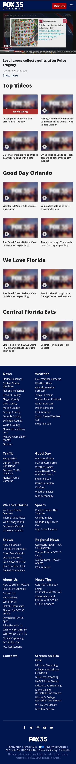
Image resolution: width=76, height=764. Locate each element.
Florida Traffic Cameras (11, 479)
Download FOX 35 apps (13, 619)
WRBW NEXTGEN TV (15, 629)
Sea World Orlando (13, 526)
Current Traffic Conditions (11, 464)
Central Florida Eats (14, 570)
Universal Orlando (13, 530)
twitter (31, 727)
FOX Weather (42, 412)
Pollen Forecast (44, 407)
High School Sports (46, 529)
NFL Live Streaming (46, 665)
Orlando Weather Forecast (45, 389)
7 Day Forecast (44, 395)
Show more (10, 75)
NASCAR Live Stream (47, 681)
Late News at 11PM (14, 561)
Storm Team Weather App (47, 418)
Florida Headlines (12, 379)
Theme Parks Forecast (48, 399)
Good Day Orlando (13, 553)
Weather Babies (44, 467)
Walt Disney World (13, 522)
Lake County (10, 403)
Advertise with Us (13, 625)
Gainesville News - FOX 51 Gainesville (48, 546)
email (51, 727)
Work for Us (10, 601)
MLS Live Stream (45, 709)
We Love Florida (44, 458)
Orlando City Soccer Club (46, 523)
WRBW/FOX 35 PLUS (15, 633)
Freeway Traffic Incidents (12, 471)
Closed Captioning (13, 638)
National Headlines (13, 390)
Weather (42, 374)
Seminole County (12, 420)
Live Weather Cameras (48, 379)
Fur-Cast (40, 487)
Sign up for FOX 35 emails (13, 612)
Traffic (8, 453)
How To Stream (12, 544)
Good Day (43, 453)
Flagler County (11, 399)
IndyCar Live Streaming (48, 685)
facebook (24, 727)
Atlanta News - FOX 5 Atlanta (47, 561)
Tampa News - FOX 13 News (48, 553)
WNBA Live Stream (46, 704)
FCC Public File (11, 642)
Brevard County (12, 395)
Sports (40, 505)
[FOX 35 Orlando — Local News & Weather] (13, 5)
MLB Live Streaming (46, 677)
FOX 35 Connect (44, 604)
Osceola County (12, 416)
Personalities (10, 597)
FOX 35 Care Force (46, 462)
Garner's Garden (44, 483)
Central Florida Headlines (11, 384)
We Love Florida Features (12, 511)
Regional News (47, 539)
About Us (10, 579)
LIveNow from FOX (14, 566)
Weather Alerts (43, 383)
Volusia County (11, 425)
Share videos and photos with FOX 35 (46, 598)
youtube (45, 727)
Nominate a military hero (14, 430)
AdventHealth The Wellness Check (45, 473)
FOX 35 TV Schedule (14, 549)
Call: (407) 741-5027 (46, 584)
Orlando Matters (12, 557)
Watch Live (59, 6)
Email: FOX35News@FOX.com (48, 590)
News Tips (43, 579)
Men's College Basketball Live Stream (48, 691)
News (7, 374)
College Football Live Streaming (47, 671)
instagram (38, 727)
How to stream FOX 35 (16, 584)
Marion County (11, 407)
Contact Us (9, 593)
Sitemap (7, 444)
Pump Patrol (10, 458)
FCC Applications (12, 646)
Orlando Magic (43, 517)
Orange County (11, 412)
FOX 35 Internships (13, 606)
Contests (10, 656)
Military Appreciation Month (14, 438)
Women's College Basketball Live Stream (48, 699)
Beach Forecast (44, 403)
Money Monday (44, 496)
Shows (8, 539)
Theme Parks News (14, 517)
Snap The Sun (43, 423)
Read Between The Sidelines (46, 511)
